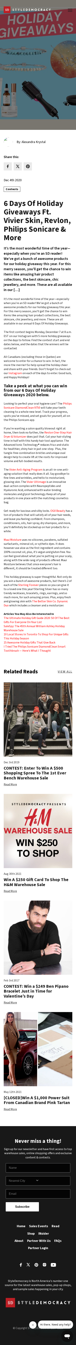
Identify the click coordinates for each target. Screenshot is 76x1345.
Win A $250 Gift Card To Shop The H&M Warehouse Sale (36, 882)
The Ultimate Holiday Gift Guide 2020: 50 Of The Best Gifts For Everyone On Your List (37, 620)
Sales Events (38, 1226)
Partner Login (38, 1248)
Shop (31, 1233)
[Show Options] (52, 1180)
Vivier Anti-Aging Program (25, 470)
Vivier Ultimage (36, 482)
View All (65, 672)
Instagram (15, 373)
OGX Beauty (57, 511)
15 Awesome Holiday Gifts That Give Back (29, 643)
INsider (43, 1233)
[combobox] (22, 1180)
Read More (10, 784)
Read (55, 1226)
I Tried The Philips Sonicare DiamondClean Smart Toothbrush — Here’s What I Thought (35, 649)
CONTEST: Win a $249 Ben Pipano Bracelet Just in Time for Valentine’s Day (36, 991)
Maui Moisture (12, 540)
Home (21, 1226)
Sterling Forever (28, 585)
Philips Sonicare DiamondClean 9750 (38, 406)
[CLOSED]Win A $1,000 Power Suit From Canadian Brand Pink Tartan (37, 1100)
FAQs (57, 1241)
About (19, 1241)
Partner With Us (39, 1241)
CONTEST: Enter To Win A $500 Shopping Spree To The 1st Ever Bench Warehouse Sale (35, 773)
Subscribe (22, 1206)
